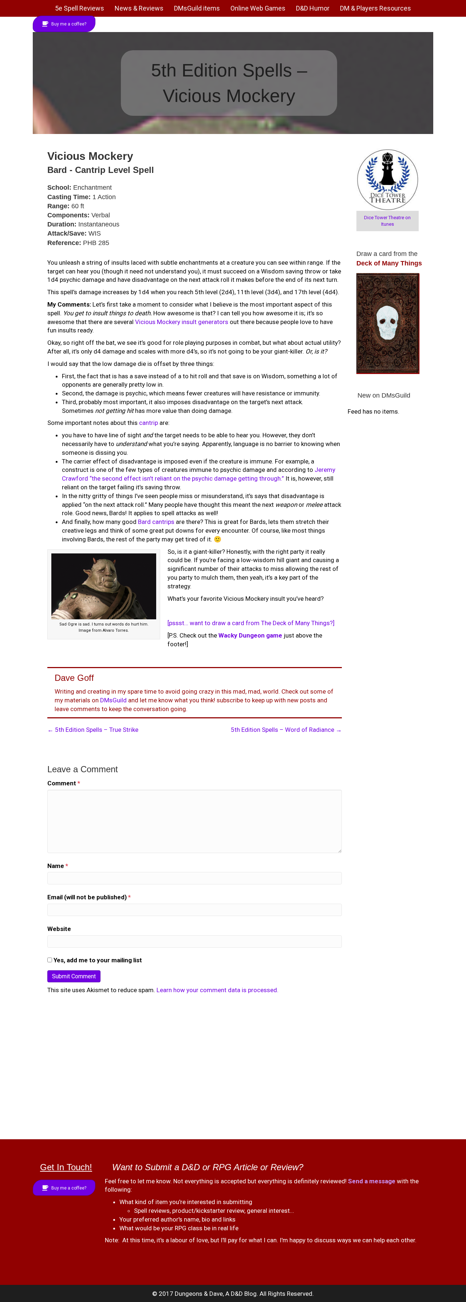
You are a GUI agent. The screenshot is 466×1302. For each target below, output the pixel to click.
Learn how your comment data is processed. (218, 990)
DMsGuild (113, 700)
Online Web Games (257, 8)
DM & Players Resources (375, 8)
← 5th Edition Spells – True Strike (92, 729)
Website (59, 928)
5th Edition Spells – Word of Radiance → (286, 729)
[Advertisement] (229, 1067)
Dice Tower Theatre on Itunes (387, 221)
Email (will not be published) (89, 897)
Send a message (371, 1181)
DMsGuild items (197, 8)
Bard (144, 521)
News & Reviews (139, 8)
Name (57, 865)
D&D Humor (312, 8)
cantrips (163, 521)
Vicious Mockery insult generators (181, 322)
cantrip (148, 422)
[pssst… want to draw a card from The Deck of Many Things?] (251, 623)
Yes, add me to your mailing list (97, 960)
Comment (63, 783)
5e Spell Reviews (79, 8)
